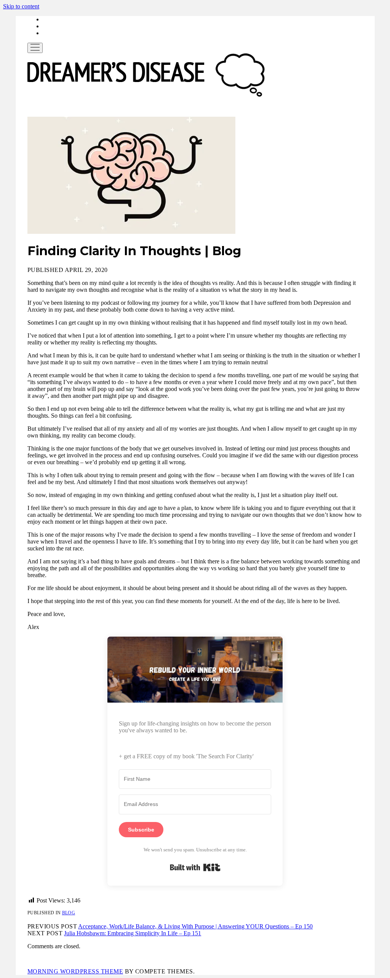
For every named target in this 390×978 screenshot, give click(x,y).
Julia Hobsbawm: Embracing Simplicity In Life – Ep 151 (132, 933)
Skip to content (21, 6)
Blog (68, 912)
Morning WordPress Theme (75, 971)
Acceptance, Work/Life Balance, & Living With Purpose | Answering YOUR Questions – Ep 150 (195, 926)
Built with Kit (195, 867)
